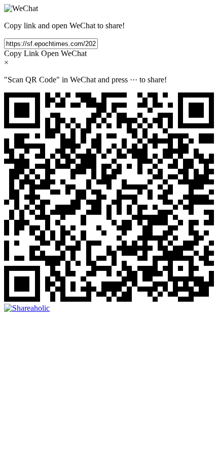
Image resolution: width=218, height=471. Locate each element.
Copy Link (21, 53)
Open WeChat (64, 53)
